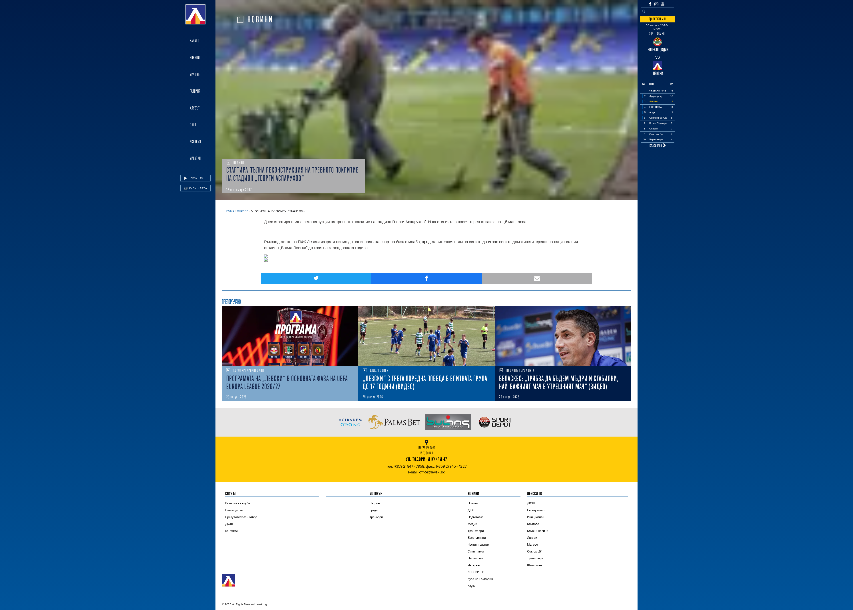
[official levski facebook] (650, 4)
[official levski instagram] (656, 4)
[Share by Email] (537, 278)
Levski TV (195, 178)
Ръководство (234, 510)
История (195, 141)
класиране (656, 145)
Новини (195, 57)
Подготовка (475, 517)
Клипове (533, 524)
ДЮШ (193, 124)
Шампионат (535, 565)
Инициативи (535, 517)
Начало (194, 40)
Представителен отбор (241, 517)
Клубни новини (537, 531)
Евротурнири (477, 537)
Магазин (195, 158)
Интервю (474, 565)
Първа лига (476, 558)
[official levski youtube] (663, 4)
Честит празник (478, 544)
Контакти (231, 531)
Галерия (195, 91)
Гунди (373, 510)
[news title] (290, 336)
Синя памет (476, 551)
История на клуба (237, 503)
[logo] (195, 14)
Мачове (195, 74)
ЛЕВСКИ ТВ (476, 572)
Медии (472, 524)
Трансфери (476, 531)
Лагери (532, 537)
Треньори (376, 517)
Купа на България (480, 579)
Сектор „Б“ (534, 551)
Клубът (195, 107)
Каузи (472, 586)
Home (230, 210)
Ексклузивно (535, 510)
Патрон (374, 503)
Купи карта (197, 188)
